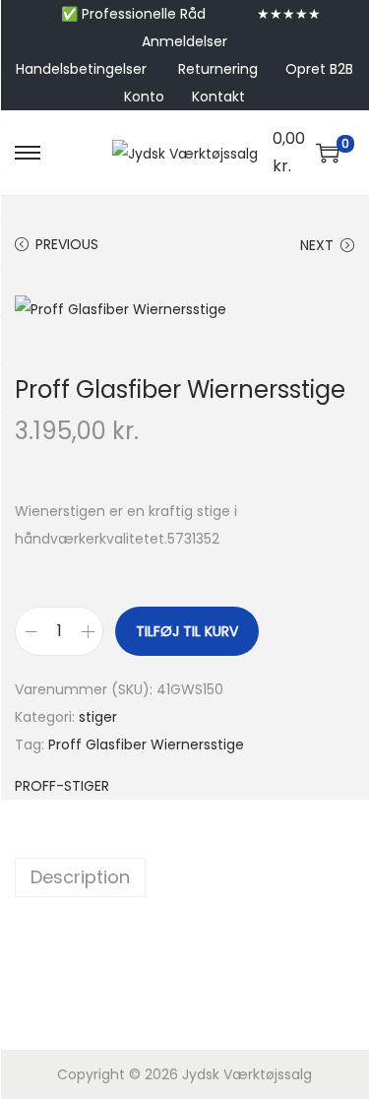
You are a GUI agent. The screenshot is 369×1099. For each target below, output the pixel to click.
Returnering (218, 69)
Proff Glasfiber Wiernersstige (146, 744)
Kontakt (218, 96)
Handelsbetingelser (81, 69)
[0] (327, 152)
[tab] (184, 877)
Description (80, 877)
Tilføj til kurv (187, 631)
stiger (98, 717)
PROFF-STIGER (62, 786)
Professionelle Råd (144, 14)
